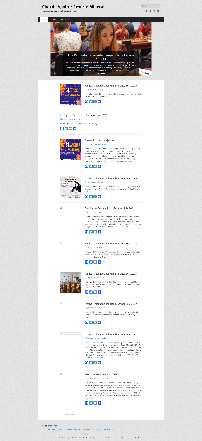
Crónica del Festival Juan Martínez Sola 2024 (109, 208)
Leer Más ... (101, 70)
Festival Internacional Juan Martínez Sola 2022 (111, 303)
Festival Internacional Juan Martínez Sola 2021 (111, 334)
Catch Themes (138, 438)
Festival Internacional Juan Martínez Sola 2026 (111, 85)
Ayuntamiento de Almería (76, 429)
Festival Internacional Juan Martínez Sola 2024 (111, 243)
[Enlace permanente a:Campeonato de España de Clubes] (101, 49)
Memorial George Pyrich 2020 (101, 374)
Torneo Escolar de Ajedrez (99, 140)
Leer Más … (129, 161)
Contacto (65, 19)
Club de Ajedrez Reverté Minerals (74, 6)
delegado (106, 378)
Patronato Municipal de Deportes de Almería (101, 429)
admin (101, 90)
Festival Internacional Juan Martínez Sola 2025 (111, 178)
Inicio (44, 19)
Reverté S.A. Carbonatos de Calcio (54, 429)
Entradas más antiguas (70, 414)
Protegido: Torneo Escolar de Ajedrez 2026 (84, 115)
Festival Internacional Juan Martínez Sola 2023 (111, 273)
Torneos (53, 19)
